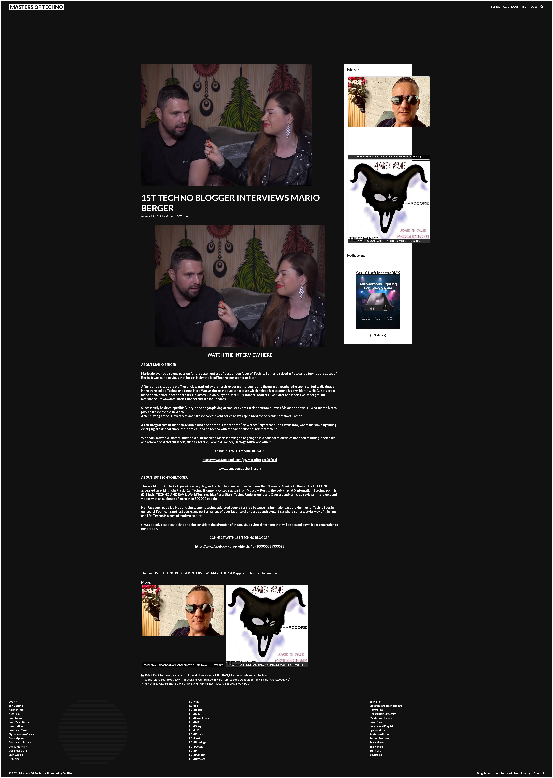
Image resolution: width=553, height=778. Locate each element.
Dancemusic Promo (20, 742)
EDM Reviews (197, 758)
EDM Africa (196, 738)
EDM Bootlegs (197, 742)
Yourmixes (376, 754)
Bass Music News (19, 722)
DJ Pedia (194, 701)
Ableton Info (16, 709)
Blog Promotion (487, 773)
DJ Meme (14, 758)
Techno (494, 6)
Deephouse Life (18, 750)
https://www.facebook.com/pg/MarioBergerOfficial (240, 460)
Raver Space (377, 722)
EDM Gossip (16, 754)
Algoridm (14, 714)
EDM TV (194, 730)
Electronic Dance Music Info (386, 705)
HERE (266, 355)
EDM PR (193, 750)
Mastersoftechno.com (242, 675)
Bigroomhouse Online (21, 734)
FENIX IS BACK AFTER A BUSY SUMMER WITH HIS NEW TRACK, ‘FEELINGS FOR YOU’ (197, 683)
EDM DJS (194, 714)
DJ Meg (193, 705)
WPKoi (68, 773)
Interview (205, 675)
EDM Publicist (197, 754)
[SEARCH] (542, 7)
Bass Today (15, 718)
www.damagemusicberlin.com (240, 468)
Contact (538, 773)
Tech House (529, 6)
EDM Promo (196, 734)
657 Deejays (16, 705)
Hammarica (269, 573)
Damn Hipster (17, 738)
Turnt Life (375, 750)
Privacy (526, 773)
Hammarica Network (185, 675)
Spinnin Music (378, 730)
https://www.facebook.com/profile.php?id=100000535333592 (239, 546)
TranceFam (376, 746)
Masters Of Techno (36, 7)
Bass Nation (16, 726)
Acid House (511, 6)
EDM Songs (196, 726)
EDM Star (375, 701)
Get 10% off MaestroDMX (378, 272)
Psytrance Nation (380, 734)
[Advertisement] (276, 33)
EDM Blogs (195, 709)
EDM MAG (195, 722)
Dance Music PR (18, 746)
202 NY (13, 701)
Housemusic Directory (383, 714)
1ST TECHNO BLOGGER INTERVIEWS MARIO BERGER (194, 573)
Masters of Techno (381, 718)
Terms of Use (509, 773)
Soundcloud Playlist (381, 726)
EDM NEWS (152, 675)
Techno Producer (380, 738)
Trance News (377, 742)
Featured (165, 675)
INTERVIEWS (220, 675)
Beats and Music (18, 730)
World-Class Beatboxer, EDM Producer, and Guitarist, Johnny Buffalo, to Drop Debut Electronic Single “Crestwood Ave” (217, 679)
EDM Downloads (199, 718)
